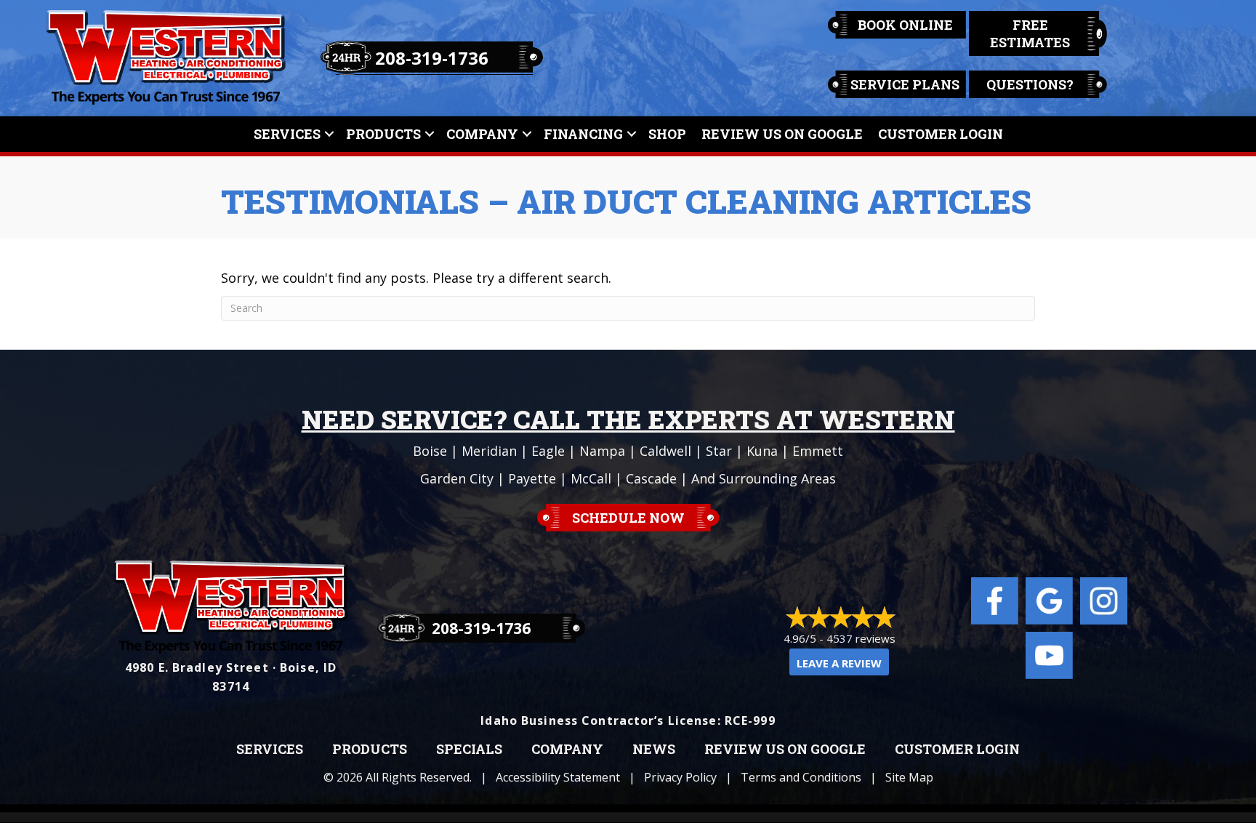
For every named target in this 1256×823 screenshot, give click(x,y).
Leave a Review (839, 663)
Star (719, 450)
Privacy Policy (680, 777)
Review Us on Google (785, 749)
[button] (329, 134)
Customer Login (940, 133)
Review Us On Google (782, 133)
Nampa (602, 450)
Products (383, 133)
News (653, 749)
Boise (430, 450)
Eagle (548, 450)
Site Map (909, 777)
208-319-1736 (431, 58)
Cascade (651, 478)
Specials (469, 749)
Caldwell (665, 450)
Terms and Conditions (801, 777)
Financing (583, 133)
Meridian (489, 450)
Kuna (762, 450)
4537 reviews (860, 638)
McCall (591, 478)
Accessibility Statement (558, 777)
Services (287, 133)
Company (482, 133)
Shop (667, 133)
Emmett (817, 450)
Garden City (457, 478)
